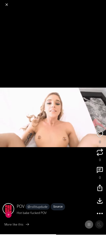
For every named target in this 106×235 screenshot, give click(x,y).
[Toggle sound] (99, 224)
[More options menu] (101, 2)
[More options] (99, 214)
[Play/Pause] (89, 224)
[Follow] (8, 215)
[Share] (99, 188)
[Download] (99, 201)
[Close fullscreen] (6, 4)
